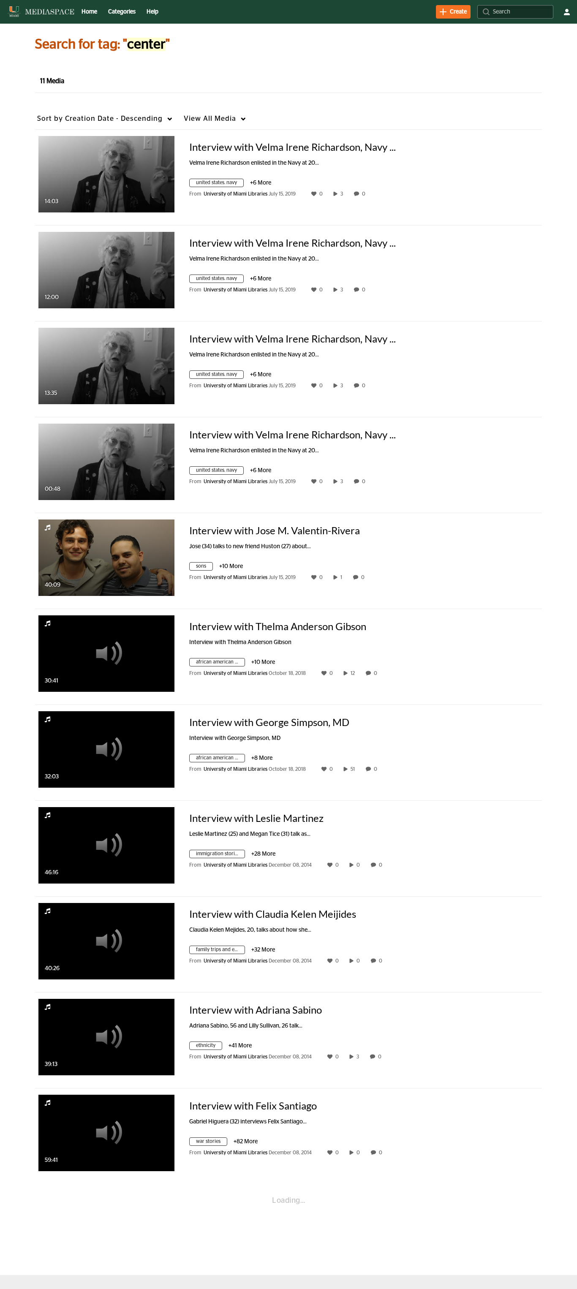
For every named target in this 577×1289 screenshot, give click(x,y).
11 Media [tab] (52, 81)
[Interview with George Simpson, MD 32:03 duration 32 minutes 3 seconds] (106, 749)
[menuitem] (89, 12)
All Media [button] (210, 118)
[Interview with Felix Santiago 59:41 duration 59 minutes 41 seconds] (106, 1133)
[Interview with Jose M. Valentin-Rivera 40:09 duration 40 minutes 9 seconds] (106, 557)
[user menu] (567, 12)
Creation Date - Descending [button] (100, 118)
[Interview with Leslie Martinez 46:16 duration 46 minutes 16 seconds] (106, 845)
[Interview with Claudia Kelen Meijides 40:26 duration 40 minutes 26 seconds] (106, 941)
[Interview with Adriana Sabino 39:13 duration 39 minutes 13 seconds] (106, 1037)
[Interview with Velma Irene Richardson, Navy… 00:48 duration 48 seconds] (106, 462)
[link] (453, 12)
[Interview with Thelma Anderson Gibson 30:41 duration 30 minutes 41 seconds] (106, 653)
